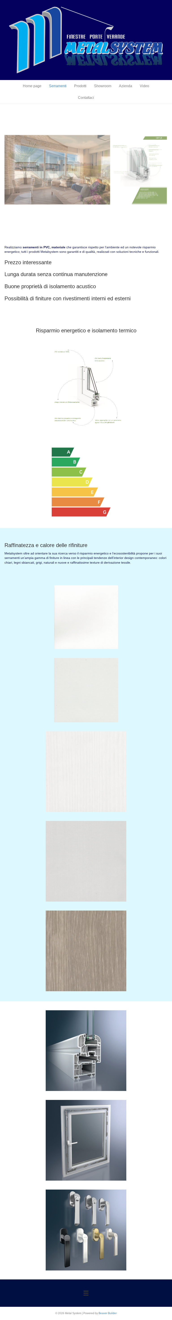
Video (144, 86)
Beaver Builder (108, 1313)
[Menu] (86, 1293)
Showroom (102, 86)
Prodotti (80, 86)
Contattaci (86, 98)
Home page (32, 86)
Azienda (125, 86)
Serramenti (58, 86)
